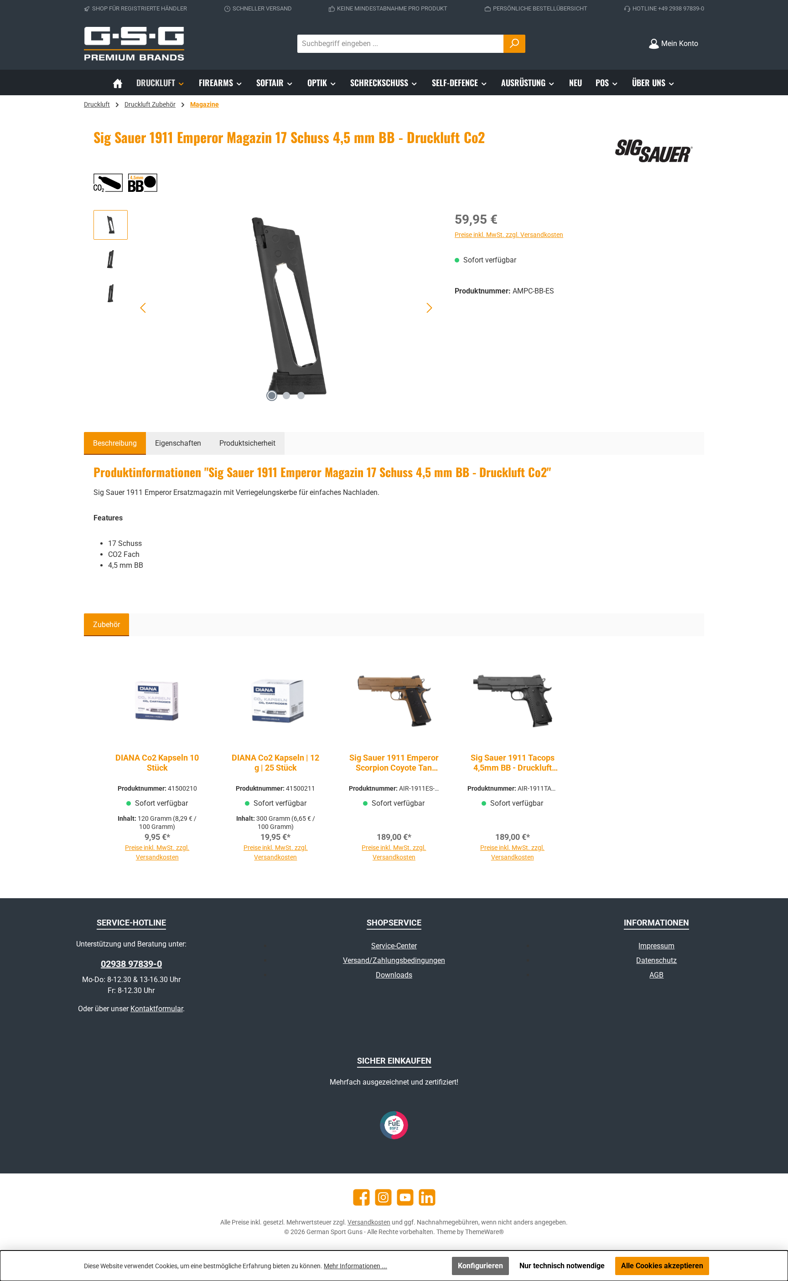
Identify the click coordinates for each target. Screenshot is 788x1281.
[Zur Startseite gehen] (134, 44)
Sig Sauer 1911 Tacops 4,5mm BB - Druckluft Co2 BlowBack (513, 763)
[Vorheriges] (143, 308)
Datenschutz (656, 960)
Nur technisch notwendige (562, 1265)
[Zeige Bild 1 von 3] (271, 395)
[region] (265, 308)
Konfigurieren (480, 1265)
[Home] (118, 82)
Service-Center (394, 945)
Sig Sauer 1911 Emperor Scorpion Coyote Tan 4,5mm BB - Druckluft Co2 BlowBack (394, 763)
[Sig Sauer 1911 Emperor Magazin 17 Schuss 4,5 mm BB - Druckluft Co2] (287, 308)
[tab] (115, 443)
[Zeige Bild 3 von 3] (301, 395)
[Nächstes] (429, 308)
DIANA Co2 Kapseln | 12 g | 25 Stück (275, 762)
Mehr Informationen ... (355, 1266)
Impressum (656, 945)
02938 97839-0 (131, 963)
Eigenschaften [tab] (178, 443)
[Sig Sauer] (653, 151)
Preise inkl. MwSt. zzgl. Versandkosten (509, 234)
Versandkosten (368, 1222)
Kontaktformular (156, 1008)
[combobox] (400, 44)
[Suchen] (514, 44)
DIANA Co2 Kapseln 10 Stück (157, 762)
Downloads (394, 975)
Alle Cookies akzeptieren (662, 1265)
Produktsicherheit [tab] (247, 443)
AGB (656, 975)
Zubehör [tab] (106, 624)
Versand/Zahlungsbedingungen (394, 960)
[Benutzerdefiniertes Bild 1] (394, 1125)
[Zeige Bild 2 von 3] (286, 395)
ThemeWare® (484, 1231)
